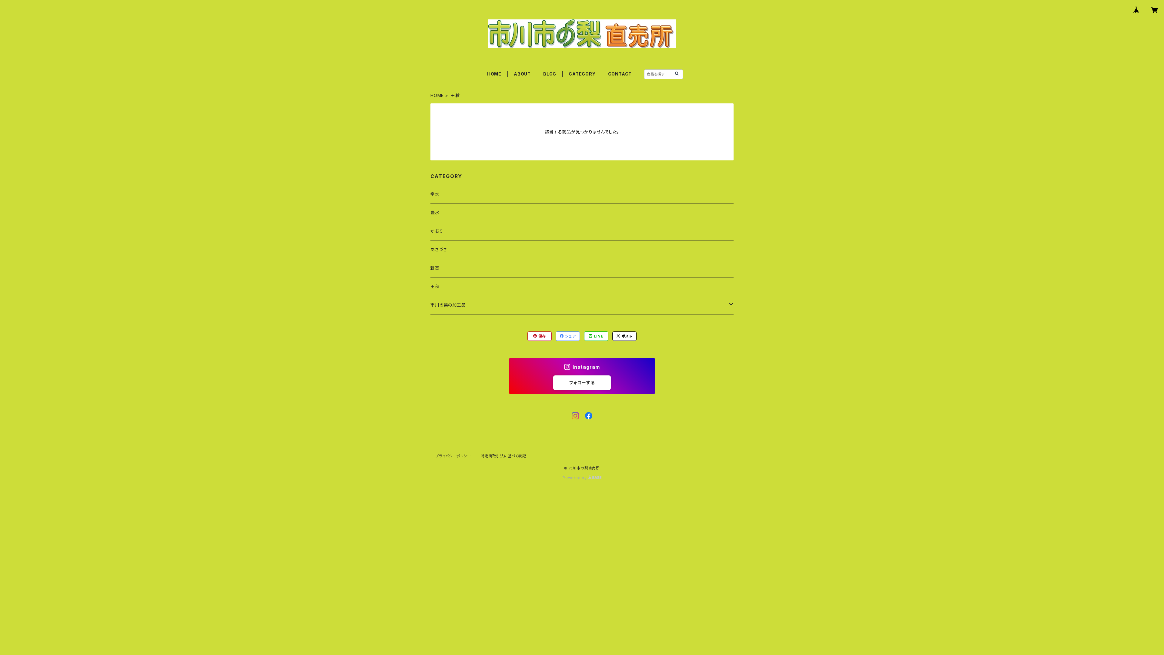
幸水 (435, 193)
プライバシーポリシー (453, 456)
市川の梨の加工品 (448, 304)
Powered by (575, 477)
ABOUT (522, 73)
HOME (494, 73)
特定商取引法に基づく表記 (503, 456)
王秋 (435, 286)
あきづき (438, 249)
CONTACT (620, 73)
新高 (435, 267)
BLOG (549, 73)
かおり (436, 230)
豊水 (435, 212)
